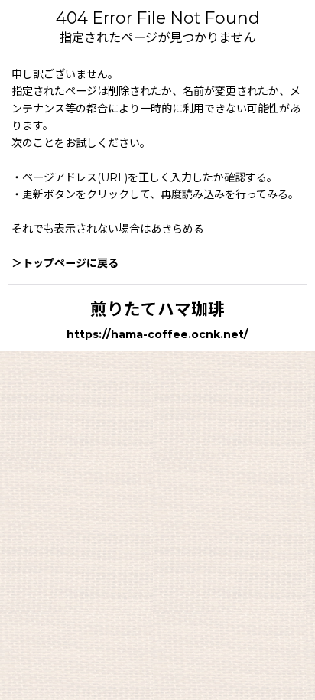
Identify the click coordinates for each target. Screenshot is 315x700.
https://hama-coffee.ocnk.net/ (157, 334)
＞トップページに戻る (65, 263)
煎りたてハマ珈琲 (157, 309)
